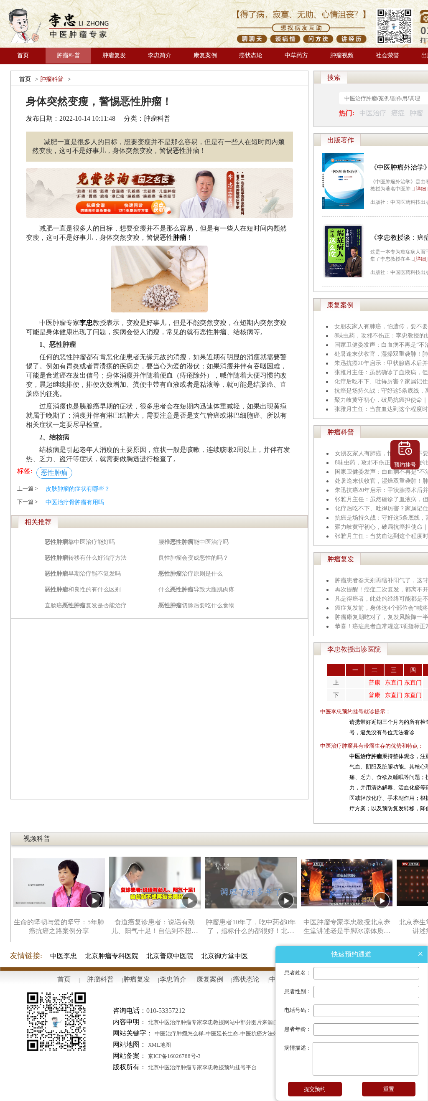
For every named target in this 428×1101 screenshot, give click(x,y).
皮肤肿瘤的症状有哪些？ (78, 489)
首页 (23, 55)
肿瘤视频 (342, 55)
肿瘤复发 (114, 55)
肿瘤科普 (68, 55)
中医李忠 (63, 955)
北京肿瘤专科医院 (111, 955)
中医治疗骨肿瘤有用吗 (75, 502)
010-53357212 (165, 1010)
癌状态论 (250, 55)
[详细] (421, 189)
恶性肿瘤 (54, 472)
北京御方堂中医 (224, 955)
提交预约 (315, 1089)
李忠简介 (159, 55)
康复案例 (205, 55)
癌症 (398, 113)
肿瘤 (416, 113)
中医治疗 (372, 113)
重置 (388, 1089)
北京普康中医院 (169, 955)
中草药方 (296, 55)
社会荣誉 (387, 55)
